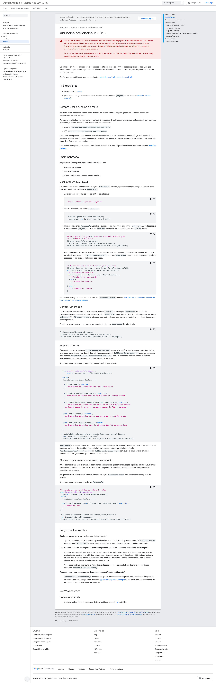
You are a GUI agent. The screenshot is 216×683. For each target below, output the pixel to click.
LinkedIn (97, 645)
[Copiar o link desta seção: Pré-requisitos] (79, 86)
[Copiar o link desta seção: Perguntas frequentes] (89, 530)
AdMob (15, 2)
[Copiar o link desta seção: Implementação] (81, 157)
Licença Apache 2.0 (88, 614)
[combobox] (173, 3)
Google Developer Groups (42, 638)
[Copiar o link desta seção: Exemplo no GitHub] (82, 597)
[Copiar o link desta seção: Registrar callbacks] (81, 345)
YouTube (97, 653)
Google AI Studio (161, 645)
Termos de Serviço (39, 678)
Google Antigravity (161, 649)
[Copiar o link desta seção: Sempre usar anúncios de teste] (100, 107)
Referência (37, 8)
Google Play (159, 656)
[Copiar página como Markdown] (102, 33)
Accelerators (37, 645)
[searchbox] (15, 15)
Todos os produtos (116, 669)
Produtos (74, 27)
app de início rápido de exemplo (112, 580)
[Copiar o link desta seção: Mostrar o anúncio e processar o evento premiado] (114, 460)
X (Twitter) (98, 649)
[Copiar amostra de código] (154, 199)
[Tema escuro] (151, 199)
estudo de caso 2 (122, 77)
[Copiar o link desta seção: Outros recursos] (82, 591)
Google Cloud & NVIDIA (41, 649)
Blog (95, 635)
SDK (46, 8)
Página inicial (64, 27)
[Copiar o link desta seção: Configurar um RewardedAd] (90, 182)
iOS (122, 53)
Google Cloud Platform (97, 669)
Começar (78, 92)
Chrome (158, 638)
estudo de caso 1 (105, 77)
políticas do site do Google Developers (129, 614)
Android (128, 53)
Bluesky (96, 638)
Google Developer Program (42, 635)
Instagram (97, 642)
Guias (5, 8)
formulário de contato (91, 56)
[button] (14, 36)
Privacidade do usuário (20, 8)
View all (157, 660)
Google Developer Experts (42, 642)
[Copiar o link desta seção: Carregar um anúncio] (84, 307)
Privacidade (52, 678)
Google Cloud (159, 653)
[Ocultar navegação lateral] (27, 679)
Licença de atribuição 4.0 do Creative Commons (133, 612)
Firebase (158, 642)
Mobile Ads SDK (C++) (36, 2)
